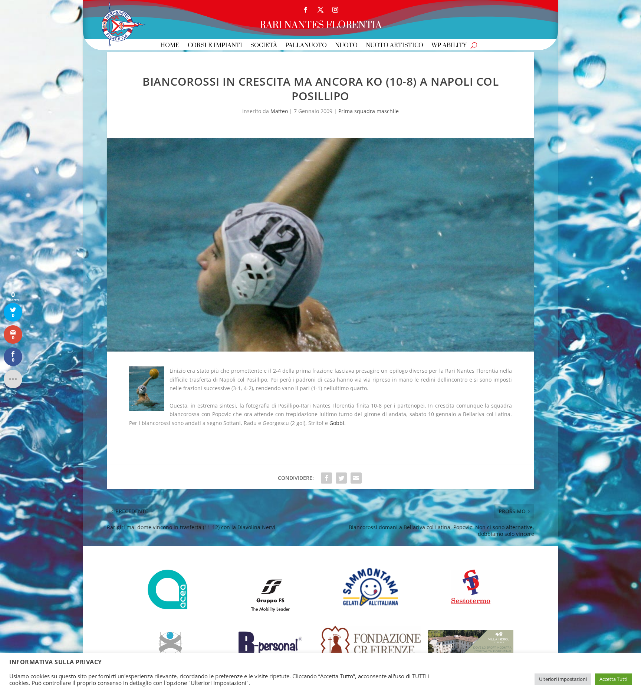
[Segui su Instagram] (335, 10)
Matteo (279, 111)
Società (263, 46)
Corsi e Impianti (215, 46)
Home (170, 46)
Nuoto (346, 46)
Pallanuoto (306, 46)
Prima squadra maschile (368, 111)
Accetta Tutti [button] (613, 679)
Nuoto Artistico (394, 46)
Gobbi (336, 422)
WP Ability (449, 46)
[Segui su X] (320, 10)
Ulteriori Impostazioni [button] (563, 679)
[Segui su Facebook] (306, 10)
